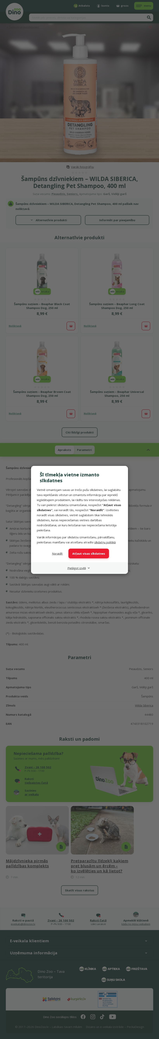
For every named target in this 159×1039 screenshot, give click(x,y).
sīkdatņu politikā (105, 542)
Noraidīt (57, 553)
